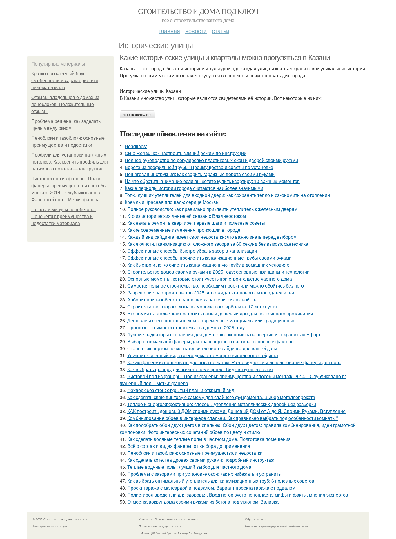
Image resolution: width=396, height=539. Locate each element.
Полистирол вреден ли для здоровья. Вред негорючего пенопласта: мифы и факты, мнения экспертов (237, 494)
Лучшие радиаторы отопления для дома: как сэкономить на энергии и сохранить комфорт (224, 334)
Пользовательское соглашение (176, 519)
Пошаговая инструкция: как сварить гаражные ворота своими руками (200, 174)
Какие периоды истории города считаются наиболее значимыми (194, 188)
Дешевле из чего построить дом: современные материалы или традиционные (211, 320)
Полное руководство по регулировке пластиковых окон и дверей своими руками (211, 160)
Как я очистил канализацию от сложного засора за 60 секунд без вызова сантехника (217, 243)
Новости (196, 30)
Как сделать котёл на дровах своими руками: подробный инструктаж (200, 460)
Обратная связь (256, 519)
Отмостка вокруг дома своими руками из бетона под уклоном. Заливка (203, 501)
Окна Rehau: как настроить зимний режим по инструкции (185, 153)
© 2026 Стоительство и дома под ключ (60, 519)
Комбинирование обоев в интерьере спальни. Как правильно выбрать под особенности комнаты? (232, 418)
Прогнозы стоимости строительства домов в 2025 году (186, 327)
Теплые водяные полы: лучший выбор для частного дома (189, 466)
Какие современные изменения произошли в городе (183, 230)
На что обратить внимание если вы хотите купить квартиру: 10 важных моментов (212, 181)
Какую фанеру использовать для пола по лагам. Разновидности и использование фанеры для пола (234, 362)
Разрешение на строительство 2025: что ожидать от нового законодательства (210, 292)
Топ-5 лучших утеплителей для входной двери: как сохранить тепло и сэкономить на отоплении (227, 195)
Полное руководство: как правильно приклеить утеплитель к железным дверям (212, 209)
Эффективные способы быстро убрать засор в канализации (192, 250)
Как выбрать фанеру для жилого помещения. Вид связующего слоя (200, 369)
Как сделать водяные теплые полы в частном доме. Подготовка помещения (209, 439)
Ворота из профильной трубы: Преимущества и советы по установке (199, 167)
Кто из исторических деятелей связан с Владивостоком (186, 216)
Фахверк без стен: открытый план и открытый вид (180, 390)
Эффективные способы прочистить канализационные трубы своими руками (209, 257)
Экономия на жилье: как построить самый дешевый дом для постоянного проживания (220, 313)
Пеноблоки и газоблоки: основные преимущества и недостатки (195, 453)
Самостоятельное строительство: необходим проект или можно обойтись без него (215, 285)
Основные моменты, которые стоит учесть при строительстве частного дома (209, 278)
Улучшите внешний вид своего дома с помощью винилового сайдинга (202, 355)
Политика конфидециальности (160, 526)
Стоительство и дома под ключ (198, 11)
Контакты (145, 519)
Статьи (220, 30)
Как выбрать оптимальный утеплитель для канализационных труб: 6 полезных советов (220, 480)
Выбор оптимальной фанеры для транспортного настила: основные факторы (211, 341)
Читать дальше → (137, 114)
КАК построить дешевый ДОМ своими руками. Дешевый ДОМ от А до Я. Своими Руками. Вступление (236, 411)
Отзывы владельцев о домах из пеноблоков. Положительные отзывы (65, 104)
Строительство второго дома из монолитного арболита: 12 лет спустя (202, 306)
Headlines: (136, 146)
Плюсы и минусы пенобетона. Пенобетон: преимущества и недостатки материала (63, 216)
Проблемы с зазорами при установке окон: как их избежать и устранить (204, 473)
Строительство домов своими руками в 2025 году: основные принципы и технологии (218, 271)
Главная (169, 30)
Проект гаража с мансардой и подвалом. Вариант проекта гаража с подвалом (211, 487)
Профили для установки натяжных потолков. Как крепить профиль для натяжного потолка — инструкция (69, 161)
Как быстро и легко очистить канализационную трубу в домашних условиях (208, 264)
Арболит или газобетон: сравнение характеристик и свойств (192, 299)
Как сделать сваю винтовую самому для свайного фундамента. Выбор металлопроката (221, 397)
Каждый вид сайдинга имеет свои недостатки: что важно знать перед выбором (212, 236)
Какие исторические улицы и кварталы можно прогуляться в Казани (225, 57)
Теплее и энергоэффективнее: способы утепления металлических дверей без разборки (221, 404)
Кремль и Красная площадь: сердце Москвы (172, 202)
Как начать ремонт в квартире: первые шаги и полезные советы (196, 223)
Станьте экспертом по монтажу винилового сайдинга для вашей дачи (202, 348)
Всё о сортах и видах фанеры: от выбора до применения (188, 446)
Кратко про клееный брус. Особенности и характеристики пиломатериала (64, 80)
